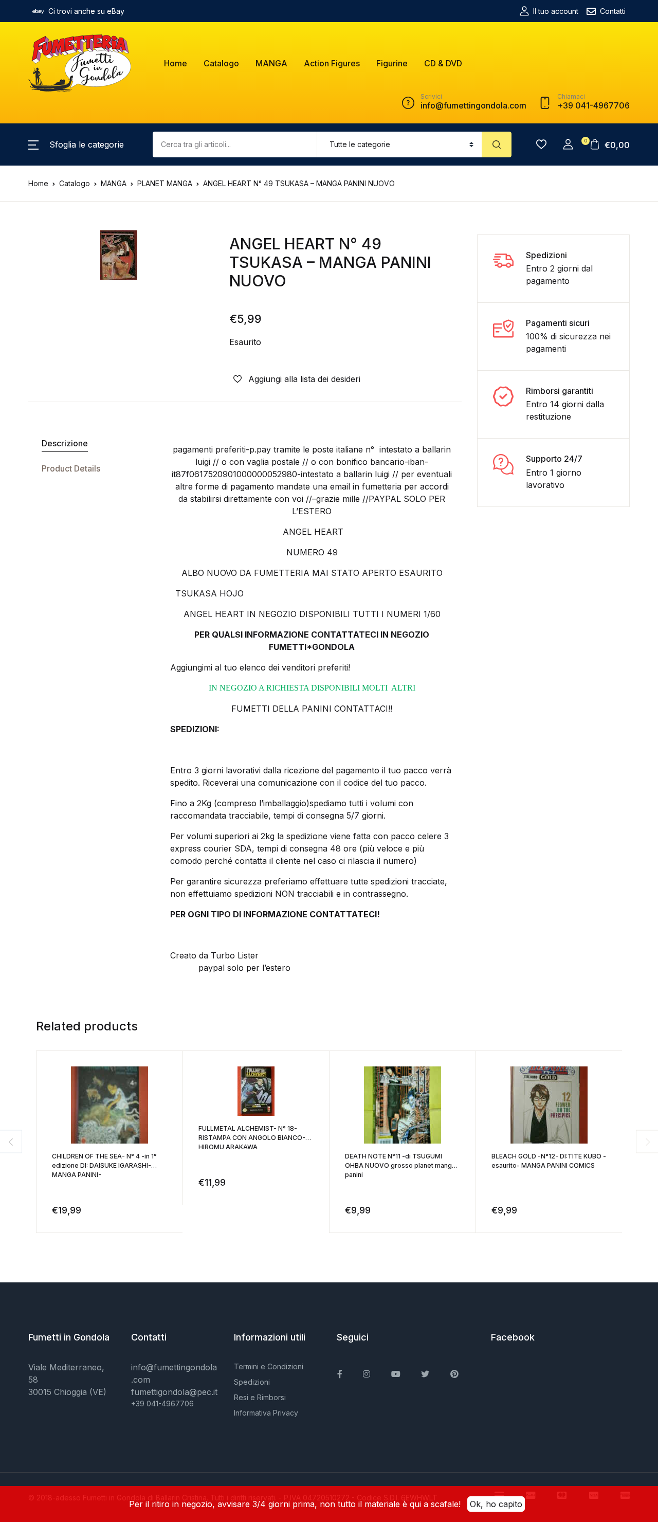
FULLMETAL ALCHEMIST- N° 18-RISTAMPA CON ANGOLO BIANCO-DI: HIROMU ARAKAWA (255, 1138)
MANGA (271, 63)
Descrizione (65, 443)
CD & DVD (443, 63)
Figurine (392, 63)
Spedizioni (252, 1382)
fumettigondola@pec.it (174, 1392)
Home (175, 63)
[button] (76, 144)
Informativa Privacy (266, 1412)
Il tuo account (555, 11)
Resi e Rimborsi (260, 1397)
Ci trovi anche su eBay (86, 11)
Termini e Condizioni (268, 1366)
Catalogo (221, 63)
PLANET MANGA (164, 183)
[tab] (78, 443)
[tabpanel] (119, 255)
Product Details (71, 468)
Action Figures (332, 63)
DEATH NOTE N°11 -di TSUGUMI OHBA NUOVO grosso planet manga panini (400, 1165)
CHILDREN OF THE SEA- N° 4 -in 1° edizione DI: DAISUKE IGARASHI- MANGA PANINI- (104, 1165)
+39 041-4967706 (162, 1403)
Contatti (613, 11)
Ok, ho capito (496, 1504)
